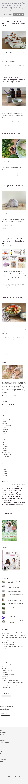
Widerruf (2, 751)
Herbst (10, 488)
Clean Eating (7, 173)
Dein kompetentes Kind (7, 664)
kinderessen (16, 488)
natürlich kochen (13, 496)
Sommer (15, 502)
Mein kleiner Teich (6, 676)
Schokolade (13, 500)
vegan (11, 339)
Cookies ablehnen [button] (7, 14)
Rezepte (5, 475)
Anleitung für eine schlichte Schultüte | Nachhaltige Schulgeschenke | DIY (13, 241)
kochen (13, 175)
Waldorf (4, 504)
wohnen (3, 505)
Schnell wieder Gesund (8, 458)
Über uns (2, 734)
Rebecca (12, 27)
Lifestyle (5, 471)
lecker (9, 492)
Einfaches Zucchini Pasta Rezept (12, 298)
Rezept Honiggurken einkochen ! (12, 134)
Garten (3, 175)
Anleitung (3, 484)
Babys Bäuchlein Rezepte (8, 425)
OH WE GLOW (4, 465)
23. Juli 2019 (4, 299)
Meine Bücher (3, 732)
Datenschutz (2, 773)
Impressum (2, 769)
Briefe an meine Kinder (8, 442)
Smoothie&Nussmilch (7, 437)
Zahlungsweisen (3, 753)
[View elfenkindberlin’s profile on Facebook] (3, 405)
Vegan (19, 173)
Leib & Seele (16, 173)
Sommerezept (23, 175)
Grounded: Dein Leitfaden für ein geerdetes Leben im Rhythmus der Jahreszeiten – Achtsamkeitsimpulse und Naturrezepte (14, 637)
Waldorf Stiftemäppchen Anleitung (15, 594)
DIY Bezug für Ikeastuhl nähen (14, 616)
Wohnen (5, 450)
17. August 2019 (4, 187)
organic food (4, 498)
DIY (18, 487)
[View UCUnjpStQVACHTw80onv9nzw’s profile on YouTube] (11, 405)
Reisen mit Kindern (7, 454)
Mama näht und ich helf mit (9, 419)
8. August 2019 (4, 245)
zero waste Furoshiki (19, 66)
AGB (1, 750)
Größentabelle (3, 744)
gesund (3, 488)
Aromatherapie (8, 484)
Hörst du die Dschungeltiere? (8, 674)
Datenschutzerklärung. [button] (12, 10)
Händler (1, 761)
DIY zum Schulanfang (18, 285)
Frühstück (21, 486)
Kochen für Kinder (10, 490)
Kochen (6, 337)
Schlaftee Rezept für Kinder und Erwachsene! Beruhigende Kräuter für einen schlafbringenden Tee (13, 80)
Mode (4, 448)
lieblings (14, 66)
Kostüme (5, 417)
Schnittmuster (5, 500)
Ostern (8, 498)
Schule (3, 287)
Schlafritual (12, 123)
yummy (6, 506)
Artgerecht (4, 662)
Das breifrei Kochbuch (6, 660)
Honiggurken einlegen (8, 175)
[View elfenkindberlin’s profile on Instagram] (7, 405)
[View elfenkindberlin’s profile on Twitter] (5, 405)
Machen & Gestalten (8, 65)
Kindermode (22, 488)
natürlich (22, 494)
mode (18, 494)
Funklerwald (4, 678)
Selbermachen (7, 502)
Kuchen (15, 490)
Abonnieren (5, 717)
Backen (4, 427)
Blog (1, 730)
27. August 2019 (4, 135)
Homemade (4, 672)
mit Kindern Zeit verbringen (12, 494)
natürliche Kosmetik (5, 496)
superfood (20, 502)
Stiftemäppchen (7, 287)
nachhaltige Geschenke (17, 227)
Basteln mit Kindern (12, 486)
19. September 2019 (5, 27)
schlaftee (15, 123)
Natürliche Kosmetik (7, 435)
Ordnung (5, 473)
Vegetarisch (14, 339)
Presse (1, 763)
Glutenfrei (5, 431)
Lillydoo (11, 227)
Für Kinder (5, 446)
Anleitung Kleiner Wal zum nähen (12, 186)
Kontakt (1, 771)
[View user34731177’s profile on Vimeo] (14, 405)
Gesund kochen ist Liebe (7, 670)
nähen (22, 227)
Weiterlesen (12, 61)
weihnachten (9, 504)
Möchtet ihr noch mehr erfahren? (10, 395)
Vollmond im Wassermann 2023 (8, 644)
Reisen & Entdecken (6, 452)
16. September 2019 (5, 84)
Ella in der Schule (5, 666)
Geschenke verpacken (9, 66)
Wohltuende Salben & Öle (8, 460)
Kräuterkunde (4, 123)
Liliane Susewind (5, 668)
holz (13, 488)
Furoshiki (18, 65)
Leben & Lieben (14, 121)
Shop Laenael (3, 740)
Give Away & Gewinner (6, 463)
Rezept (19, 175)
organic (22, 496)
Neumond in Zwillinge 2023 (7, 650)
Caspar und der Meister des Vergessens (10, 680)
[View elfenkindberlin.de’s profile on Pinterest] (9, 405)
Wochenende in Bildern (19, 504)
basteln (7, 486)
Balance (5, 467)
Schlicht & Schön (5, 444)
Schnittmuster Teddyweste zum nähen (16, 612)
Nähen (16, 225)
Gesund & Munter (8, 121)
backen (16, 484)
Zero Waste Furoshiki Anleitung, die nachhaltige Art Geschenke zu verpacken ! (13, 23)
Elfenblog (11, 173)
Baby (6, 225)
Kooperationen (3, 759)
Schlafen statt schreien (7, 659)
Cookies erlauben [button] (18, 14)
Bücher (4, 469)
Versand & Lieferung (4, 742)
